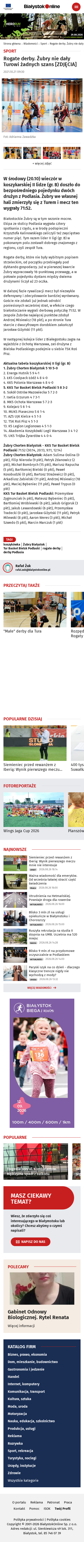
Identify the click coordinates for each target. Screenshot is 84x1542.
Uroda (33, 980)
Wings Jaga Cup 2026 (21, 831)
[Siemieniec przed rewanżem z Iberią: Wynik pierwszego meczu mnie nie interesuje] (35, 743)
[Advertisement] (42, 677)
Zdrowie (14, 1473)
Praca (33, 888)
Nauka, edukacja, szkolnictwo (31, 1421)
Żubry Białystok (34, 544)
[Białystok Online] (42, 6)
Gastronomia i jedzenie (26, 1369)
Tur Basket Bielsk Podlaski (21, 548)
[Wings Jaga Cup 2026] (33, 809)
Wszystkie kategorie (23, 1480)
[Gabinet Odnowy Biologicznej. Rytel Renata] (42, 1288)
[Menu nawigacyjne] (76, 7)
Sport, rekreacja (20, 1451)
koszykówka (11, 544)
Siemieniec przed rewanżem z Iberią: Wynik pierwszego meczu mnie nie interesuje (31, 767)
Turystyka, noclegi (22, 1458)
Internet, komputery (23, 1384)
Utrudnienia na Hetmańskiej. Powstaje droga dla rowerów (50, 898)
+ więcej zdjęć (42, 163)
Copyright (14, 1524)
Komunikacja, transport (26, 1392)
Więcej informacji (21, 1326)
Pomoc (34, 1509)
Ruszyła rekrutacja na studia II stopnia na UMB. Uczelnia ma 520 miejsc (53, 934)
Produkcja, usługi (22, 1429)
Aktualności (36, 904)
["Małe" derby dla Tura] (35, 609)
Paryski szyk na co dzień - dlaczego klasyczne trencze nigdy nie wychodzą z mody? (54, 971)
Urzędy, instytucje (22, 1466)
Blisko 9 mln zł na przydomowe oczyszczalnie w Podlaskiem (52, 953)
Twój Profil (62, 1509)
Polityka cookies (58, 1520)
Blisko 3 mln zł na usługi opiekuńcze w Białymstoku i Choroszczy (49, 916)
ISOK (47, 1509)
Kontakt (19, 1509)
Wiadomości (30, 43)
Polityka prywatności (29, 1520)
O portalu (19, 1502)
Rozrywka (15, 1443)
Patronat (53, 1502)
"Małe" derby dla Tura (22, 631)
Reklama (15, 1436)
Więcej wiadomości (39, 987)
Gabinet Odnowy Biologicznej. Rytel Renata (38, 1314)
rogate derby (52, 548)
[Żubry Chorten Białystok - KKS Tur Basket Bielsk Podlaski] (12, 153)
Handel (13, 1377)
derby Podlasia (13, 552)
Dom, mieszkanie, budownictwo (33, 1362)
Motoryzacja (17, 1414)
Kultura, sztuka (19, 1399)
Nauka (33, 943)
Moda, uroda (18, 1406)
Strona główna (12, 43)
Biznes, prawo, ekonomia (27, 1354)
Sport (43, 43)
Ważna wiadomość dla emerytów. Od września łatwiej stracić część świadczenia (53, 879)
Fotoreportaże (19, 785)
